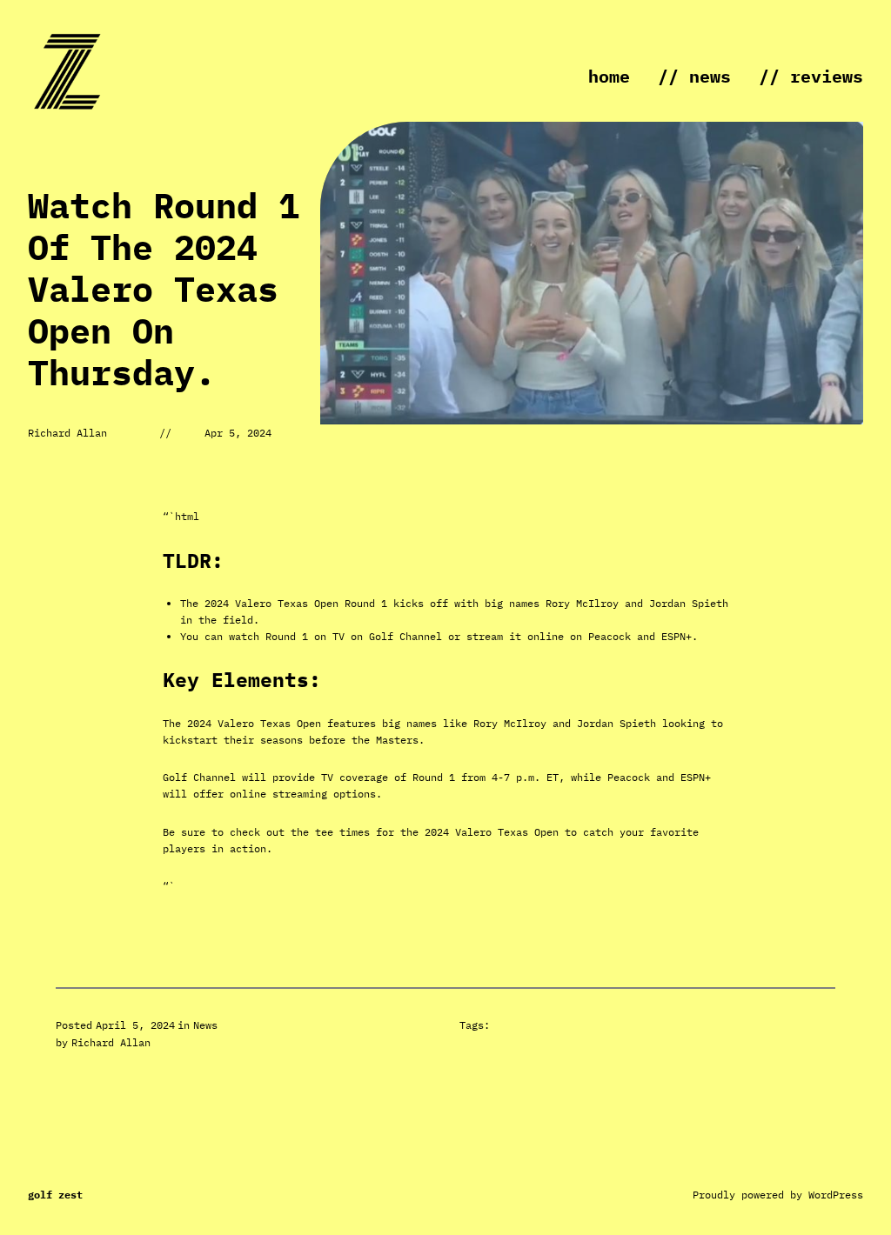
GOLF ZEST (55, 1194)
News (205, 1024)
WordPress (835, 1194)
